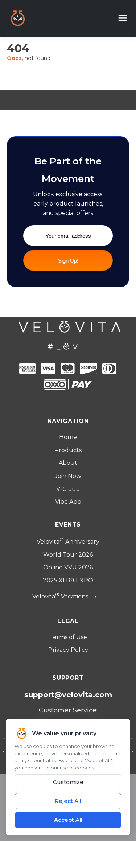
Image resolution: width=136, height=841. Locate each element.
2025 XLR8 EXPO (68, 580)
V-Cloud (68, 488)
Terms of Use (68, 637)
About (68, 462)
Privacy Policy (68, 649)
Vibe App (68, 501)
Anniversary (68, 541)
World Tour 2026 (68, 554)
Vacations (64, 596)
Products (68, 450)
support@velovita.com (68, 694)
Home (68, 437)
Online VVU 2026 (68, 567)
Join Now (68, 475)
